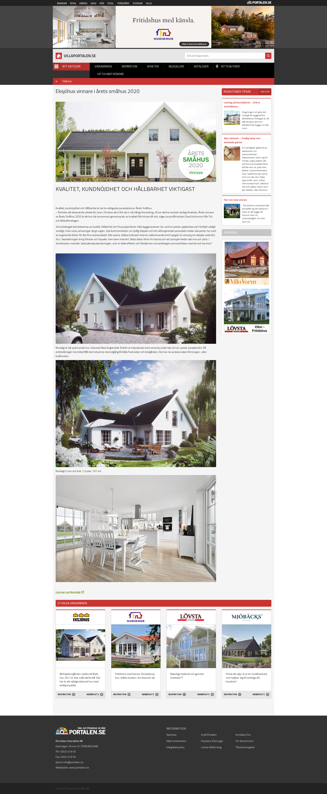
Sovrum (137, 3)
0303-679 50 (68, 751)
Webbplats (93, 694)
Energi (83, 3)
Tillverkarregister (245, 747)
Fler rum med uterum (235, 200)
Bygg (73, 3)
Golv (93, 3)
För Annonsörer (245, 741)
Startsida (171, 735)
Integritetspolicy (175, 747)
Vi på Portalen (209, 735)
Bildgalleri (176, 66)
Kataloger (201, 66)
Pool (110, 3)
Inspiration (129, 66)
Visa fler (265, 91)
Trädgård (123, 3)
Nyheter (153, 66)
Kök (102, 3)
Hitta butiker (230, 66)
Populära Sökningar (212, 741)
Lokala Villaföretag (211, 747)
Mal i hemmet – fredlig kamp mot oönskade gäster (242, 140)
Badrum (62, 3)
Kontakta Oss (243, 735)
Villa (149, 3)
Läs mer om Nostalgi (68, 592)
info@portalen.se (73, 762)
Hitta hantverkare (110, 74)
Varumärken (103, 66)
